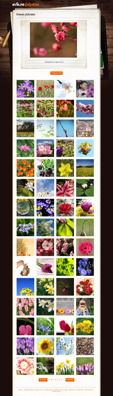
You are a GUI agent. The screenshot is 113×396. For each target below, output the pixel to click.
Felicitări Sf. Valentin (28, 390)
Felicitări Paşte (72, 390)
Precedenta (43, 380)
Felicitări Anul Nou (39, 390)
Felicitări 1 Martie (56, 391)
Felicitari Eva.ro (25, 4)
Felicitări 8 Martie (89, 390)
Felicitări (21, 390)
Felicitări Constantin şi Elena (61, 390)
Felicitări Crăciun (49, 390)
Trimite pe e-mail (56, 73)
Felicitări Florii (80, 390)
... (63, 379)
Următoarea (69, 380)
